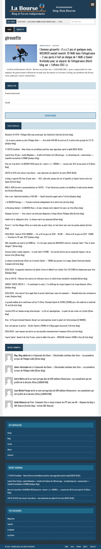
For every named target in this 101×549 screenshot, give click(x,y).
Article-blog (45, 46)
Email (7, 102)
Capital (10, 524)
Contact (10, 455)
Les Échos (11, 535)
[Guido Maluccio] (9, 406)
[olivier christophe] (9, 371)
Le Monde (11, 529)
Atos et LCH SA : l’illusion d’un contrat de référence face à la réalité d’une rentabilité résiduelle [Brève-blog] (46, 278)
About (10, 449)
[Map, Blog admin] (9, 359)
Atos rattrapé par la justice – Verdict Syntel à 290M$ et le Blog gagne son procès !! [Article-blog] (42, 325)
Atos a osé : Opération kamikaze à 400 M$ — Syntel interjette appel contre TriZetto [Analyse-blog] (43, 196)
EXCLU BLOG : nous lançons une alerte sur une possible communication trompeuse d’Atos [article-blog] (43, 331)
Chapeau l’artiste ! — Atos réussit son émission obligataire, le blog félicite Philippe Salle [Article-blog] (44, 213)
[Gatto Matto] (9, 383)
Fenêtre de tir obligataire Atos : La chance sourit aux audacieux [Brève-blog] (34, 219)
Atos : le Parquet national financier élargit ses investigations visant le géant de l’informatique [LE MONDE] (45, 319)
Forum (10, 444)
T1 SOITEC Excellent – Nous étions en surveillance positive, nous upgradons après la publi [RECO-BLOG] (44, 149)
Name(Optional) (12, 93)
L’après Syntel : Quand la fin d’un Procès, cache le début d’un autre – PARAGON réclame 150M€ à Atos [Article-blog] (49, 337)
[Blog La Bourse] (45, 9)
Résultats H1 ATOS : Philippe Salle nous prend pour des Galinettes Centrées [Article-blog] (39, 134)
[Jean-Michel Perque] (9, 394)
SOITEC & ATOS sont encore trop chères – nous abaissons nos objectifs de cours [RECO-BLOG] (40, 172)
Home (10, 432)
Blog (9, 438)
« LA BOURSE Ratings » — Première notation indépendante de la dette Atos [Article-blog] (39, 202)
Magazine (11, 518)
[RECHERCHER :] (82, 21)
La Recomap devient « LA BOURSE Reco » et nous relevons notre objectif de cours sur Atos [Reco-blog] (44, 207)
